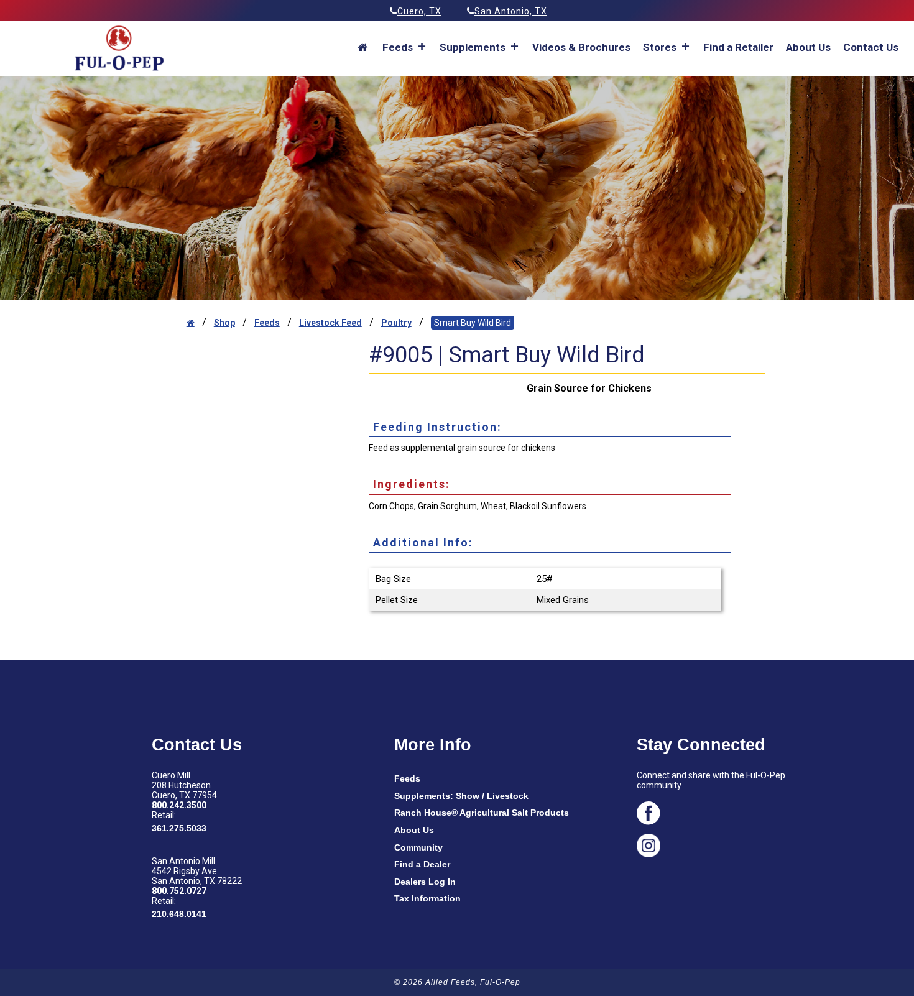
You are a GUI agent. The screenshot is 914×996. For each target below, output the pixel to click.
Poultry (396, 323)
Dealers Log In (425, 882)
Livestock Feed (330, 323)
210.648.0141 (179, 914)
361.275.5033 (179, 828)
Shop (224, 323)
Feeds (267, 323)
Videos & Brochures (581, 47)
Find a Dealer (422, 864)
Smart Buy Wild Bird (472, 323)
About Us (808, 47)
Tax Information (427, 898)
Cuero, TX (419, 11)
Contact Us (870, 47)
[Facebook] (729, 815)
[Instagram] (729, 847)
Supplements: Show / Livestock (461, 796)
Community (418, 847)
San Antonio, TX (510, 11)
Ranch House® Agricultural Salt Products (481, 813)
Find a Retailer (738, 47)
